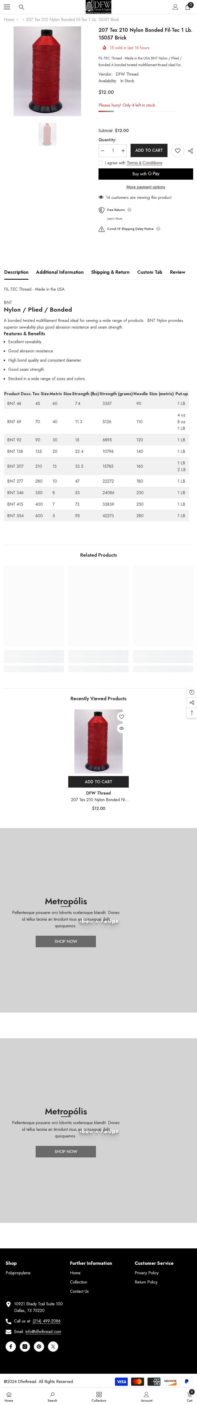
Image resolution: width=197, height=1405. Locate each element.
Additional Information (60, 272)
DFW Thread (127, 74)
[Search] (21, 7)
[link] (34, 659)
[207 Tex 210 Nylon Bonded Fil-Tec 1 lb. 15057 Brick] (98, 741)
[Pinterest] (39, 1346)
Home (9, 20)
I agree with (115, 163)
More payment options (145, 187)
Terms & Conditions (144, 163)
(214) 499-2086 (47, 1321)
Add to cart (149, 150)
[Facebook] (11, 1346)
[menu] (7, 7)
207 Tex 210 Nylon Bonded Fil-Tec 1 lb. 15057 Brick (98, 800)
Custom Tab (149, 272)
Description (16, 272)
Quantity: (107, 140)
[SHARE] (188, 151)
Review (177, 272)
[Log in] (175, 7)
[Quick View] (121, 728)
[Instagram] (25, 1346)
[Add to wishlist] (177, 150)
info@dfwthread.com (43, 1332)
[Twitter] (53, 1346)
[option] (47, 71)
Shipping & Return (110, 272)
